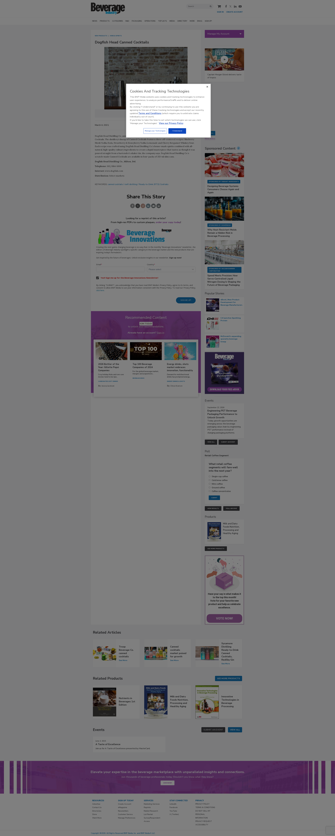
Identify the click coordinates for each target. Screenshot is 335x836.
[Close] (207, 87)
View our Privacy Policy (171, 123)
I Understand (177, 131)
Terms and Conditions (149, 113)
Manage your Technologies (155, 131)
